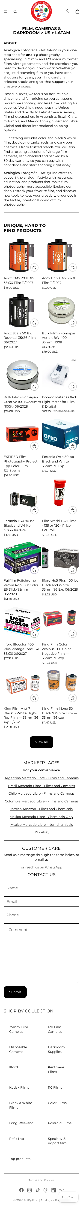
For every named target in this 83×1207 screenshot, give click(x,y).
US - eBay (41, 832)
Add (38, 267)
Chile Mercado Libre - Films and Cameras (41, 793)
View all (41, 742)
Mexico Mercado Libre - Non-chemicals (41, 825)
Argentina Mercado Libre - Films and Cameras (42, 778)
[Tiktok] (37, 1190)
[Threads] (45, 1190)
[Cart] (77, 11)
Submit (15, 992)
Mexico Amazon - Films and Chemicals (41, 809)
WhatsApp (53, 867)
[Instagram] (29, 1190)
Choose (76, 386)
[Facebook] (21, 1190)
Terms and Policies (41, 1180)
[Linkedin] (53, 1190)
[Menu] (5, 11)
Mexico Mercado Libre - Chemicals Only (41, 817)
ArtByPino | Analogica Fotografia (47, 1200)
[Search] (15, 11)
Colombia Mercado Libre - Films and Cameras (41, 801)
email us (41, 859)
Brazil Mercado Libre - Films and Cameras (41, 786)
